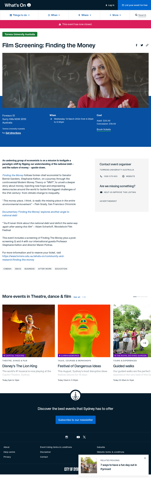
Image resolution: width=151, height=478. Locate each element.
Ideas (18, 269)
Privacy (7, 456)
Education (61, 269)
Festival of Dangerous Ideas (79, 366)
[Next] (144, 343)
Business (30, 269)
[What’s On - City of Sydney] (18, 5)
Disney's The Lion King (19, 366)
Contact (44, 456)
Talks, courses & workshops (74, 361)
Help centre (9, 451)
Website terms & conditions (110, 451)
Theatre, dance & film (14, 361)
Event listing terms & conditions (56, 447)
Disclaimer (45, 451)
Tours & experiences (125, 361)
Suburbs (101, 447)
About (6, 447)
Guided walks (123, 366)
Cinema (8, 269)
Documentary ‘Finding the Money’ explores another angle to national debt (35, 213)
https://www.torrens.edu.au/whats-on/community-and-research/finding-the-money (33, 257)
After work (45, 269)
